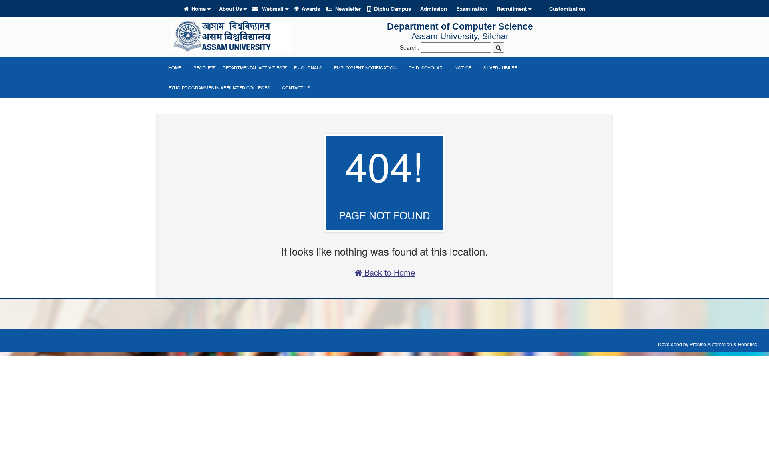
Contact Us (296, 87)
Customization (567, 8)
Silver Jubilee (500, 67)
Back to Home (388, 272)
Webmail (272, 8)
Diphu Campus (392, 8)
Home (198, 8)
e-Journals (308, 67)
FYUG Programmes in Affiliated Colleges (219, 87)
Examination (471, 8)
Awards (311, 8)
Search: (409, 47)
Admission (433, 8)
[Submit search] (498, 47)
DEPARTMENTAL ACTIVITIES (252, 67)
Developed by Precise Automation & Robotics (707, 344)
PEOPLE (202, 67)
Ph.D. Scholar (426, 67)
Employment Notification (365, 67)
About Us (230, 8)
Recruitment (512, 8)
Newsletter (348, 8)
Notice (463, 67)
